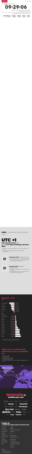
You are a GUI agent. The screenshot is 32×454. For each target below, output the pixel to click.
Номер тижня (4, 442)
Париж (19, 16)
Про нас (12, 445)
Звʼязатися (12, 447)
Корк (18, 412)
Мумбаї (3, 327)
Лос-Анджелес (7, 16)
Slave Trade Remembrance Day (24, 11)
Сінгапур (3, 331)
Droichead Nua (25, 401)
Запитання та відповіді (14, 442)
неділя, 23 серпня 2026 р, (20, 10)
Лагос (3, 313)
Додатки (12, 426)
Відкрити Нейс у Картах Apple (22, 374)
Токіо (28, 16)
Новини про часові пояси (15, 429)
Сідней (3, 336)
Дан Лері (9, 409)
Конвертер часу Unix (14, 436)
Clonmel (20, 401)
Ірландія (14, 394)
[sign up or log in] (27, 1)
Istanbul (3, 321)
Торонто (3, 308)
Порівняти (4, 428)
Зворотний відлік (5, 436)
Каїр (2, 322)
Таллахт (19, 414)
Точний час (4, 426)
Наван (24, 412)
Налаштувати (13, 439)
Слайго (7, 414)
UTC (2, 311)
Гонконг (3, 329)
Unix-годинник (13, 435)
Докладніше (18, 12)
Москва (3, 324)
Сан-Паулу (4, 309)
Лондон (13, 16)
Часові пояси (4, 431)
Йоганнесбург (4, 316)
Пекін (24, 16)
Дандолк (17, 409)
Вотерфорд (23, 406)
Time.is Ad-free (13, 440)
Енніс (13, 411)
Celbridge (15, 401)
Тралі (24, 414)
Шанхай (3, 332)
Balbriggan (6, 401)
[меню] (29, 1)
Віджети (12, 428)
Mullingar (5, 406)
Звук (2, 443)
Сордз (12, 414)
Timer (3, 437)
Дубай (3, 326)
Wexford (16, 406)
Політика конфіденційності (7, 452)
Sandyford (11, 406)
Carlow (11, 401)
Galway (11, 404)
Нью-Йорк (4, 306)
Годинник (3, 434)
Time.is (4, 1)
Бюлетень (12, 431)
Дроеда (24, 409)
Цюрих (3, 319)
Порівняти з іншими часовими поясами (10, 339)
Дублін (6, 412)
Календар (3, 439)
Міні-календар (4, 440)
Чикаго (3, 304)
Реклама (3, 449)
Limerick (24, 404)
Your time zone (4, 429)
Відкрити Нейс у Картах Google (9, 374)
